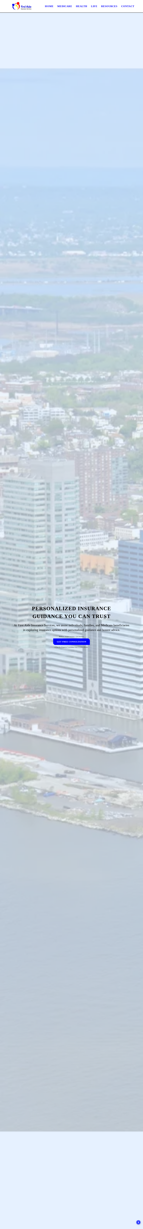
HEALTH (81, 6)
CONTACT (127, 6)
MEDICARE (64, 6)
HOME (49, 6)
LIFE (94, 6)
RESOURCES (109, 6)
